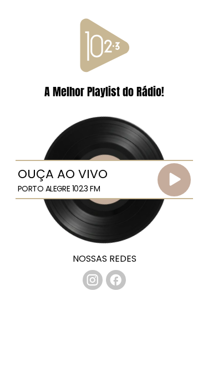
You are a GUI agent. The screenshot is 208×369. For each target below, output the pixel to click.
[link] (93, 280)
